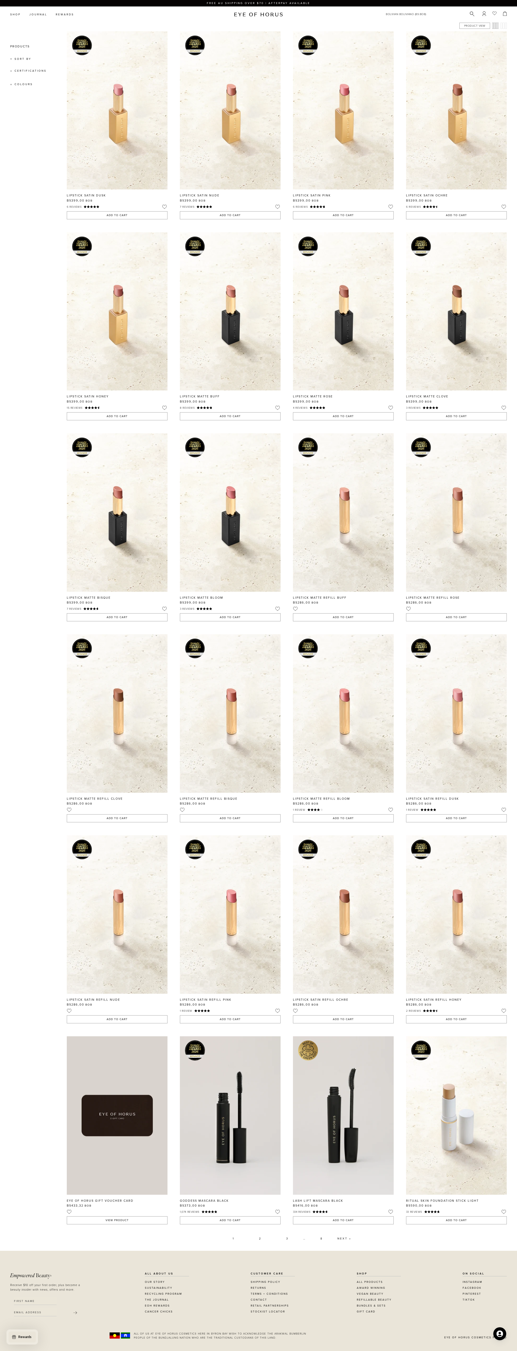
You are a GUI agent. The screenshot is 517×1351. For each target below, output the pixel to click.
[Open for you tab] (499, 1333)
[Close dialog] (358, 607)
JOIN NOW (291, 700)
